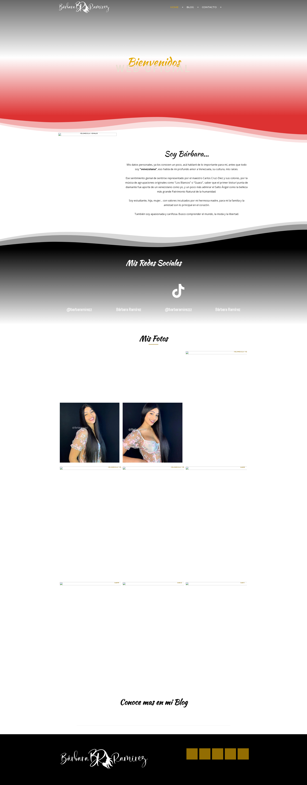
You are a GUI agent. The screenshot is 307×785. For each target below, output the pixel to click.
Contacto (209, 7)
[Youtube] (247, 7)
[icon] (79, 297)
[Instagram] (230, 7)
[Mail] (236, 7)
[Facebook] (225, 7)
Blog (190, 7)
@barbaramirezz (79, 310)
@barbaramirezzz (178, 310)
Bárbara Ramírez (128, 310)
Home (174, 7)
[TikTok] (241, 7)
